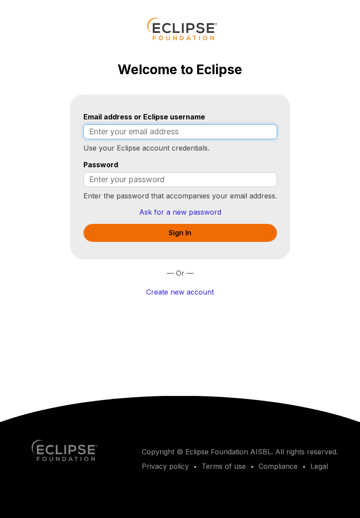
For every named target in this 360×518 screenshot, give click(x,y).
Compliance (278, 466)
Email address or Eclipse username (144, 116)
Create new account (180, 292)
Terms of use (224, 466)
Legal (319, 466)
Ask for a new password (180, 212)
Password (100, 164)
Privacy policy (165, 466)
